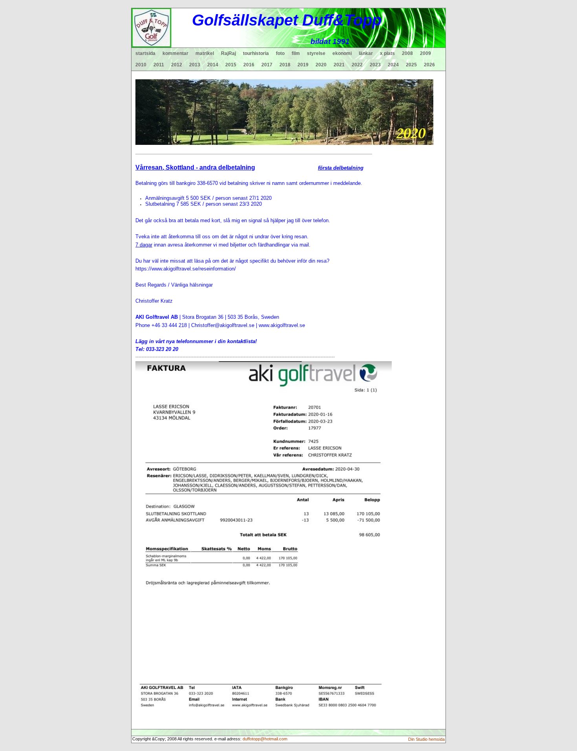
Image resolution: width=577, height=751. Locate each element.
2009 (425, 53)
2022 (357, 65)
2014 (212, 65)
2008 (407, 53)
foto (280, 53)
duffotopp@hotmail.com (265, 738)
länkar (366, 53)
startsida (145, 53)
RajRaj (228, 53)
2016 (248, 65)
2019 (303, 65)
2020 (321, 65)
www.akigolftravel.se (282, 325)
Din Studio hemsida (426, 739)
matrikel (204, 53)
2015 (230, 65)
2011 (158, 65)
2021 (339, 65)
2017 (266, 65)
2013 (194, 65)
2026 (429, 65)
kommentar (175, 53)
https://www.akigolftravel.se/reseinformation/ (185, 269)
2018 (284, 65)
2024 (393, 65)
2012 (176, 65)
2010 (140, 65)
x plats (387, 53)
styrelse (316, 53)
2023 (375, 65)
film (296, 53)
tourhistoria (256, 53)
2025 (411, 65)
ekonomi (342, 53)
